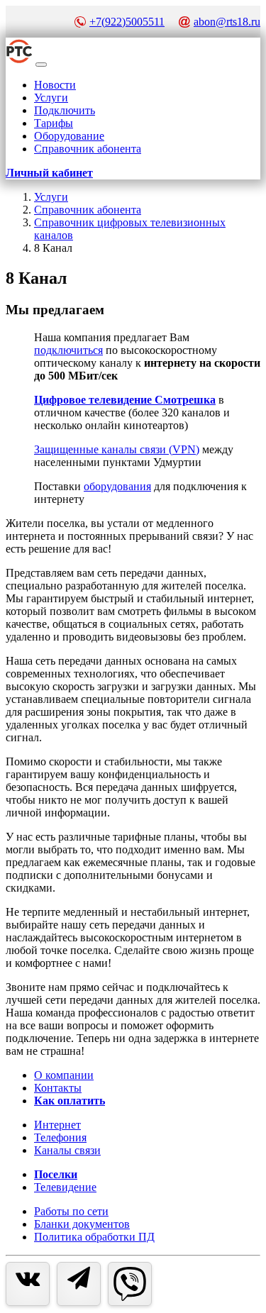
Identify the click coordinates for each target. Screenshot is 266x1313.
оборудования (117, 486)
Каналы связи (67, 1150)
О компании (64, 1075)
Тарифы (53, 123)
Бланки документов (82, 1224)
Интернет (57, 1125)
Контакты (58, 1088)
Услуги (51, 98)
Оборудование (69, 136)
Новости (55, 85)
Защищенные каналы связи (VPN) (116, 449)
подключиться (68, 350)
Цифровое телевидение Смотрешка (125, 400)
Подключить (64, 110)
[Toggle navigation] (41, 64)
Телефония (60, 1137)
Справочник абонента (87, 149)
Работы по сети (71, 1211)
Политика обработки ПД (94, 1237)
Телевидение (65, 1187)
